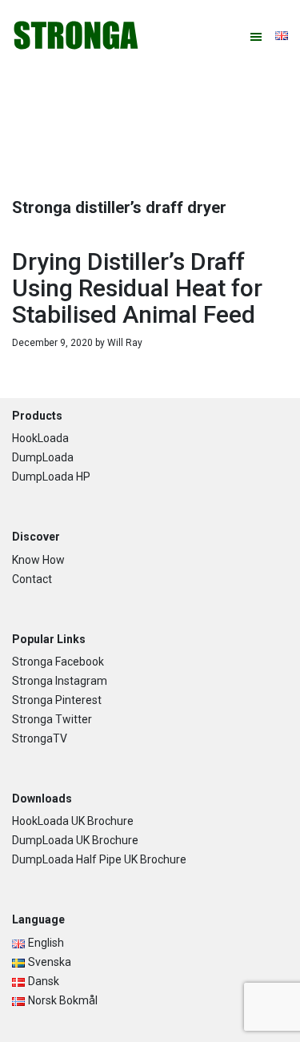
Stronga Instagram (59, 680)
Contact (32, 579)
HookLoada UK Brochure (73, 821)
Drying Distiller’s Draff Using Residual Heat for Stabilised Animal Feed (137, 287)
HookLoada (40, 438)
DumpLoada (43, 457)
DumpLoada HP (51, 476)
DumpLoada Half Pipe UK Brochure (99, 859)
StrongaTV (39, 738)
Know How (38, 559)
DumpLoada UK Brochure (75, 840)
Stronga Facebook (58, 661)
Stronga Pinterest (57, 700)
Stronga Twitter (52, 719)
